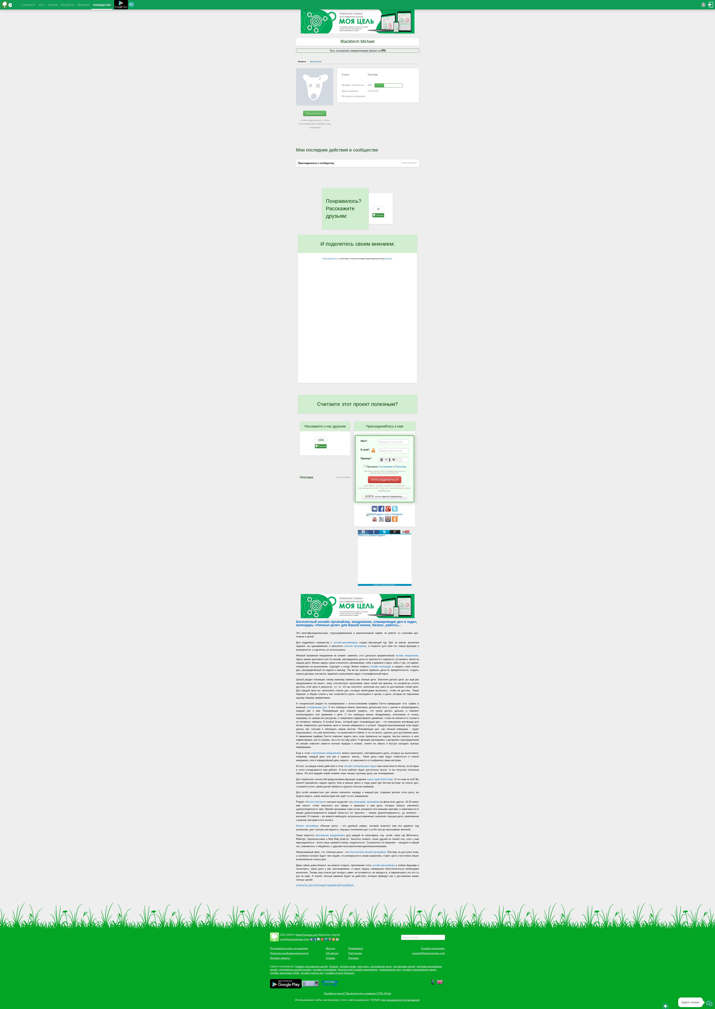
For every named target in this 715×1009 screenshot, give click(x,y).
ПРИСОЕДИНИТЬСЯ (384, 479)
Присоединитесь (314, 113)
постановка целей (404, 966)
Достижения (315, 61)
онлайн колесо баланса (339, 972)
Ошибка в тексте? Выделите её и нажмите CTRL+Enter (357, 993)
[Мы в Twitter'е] (395, 511)
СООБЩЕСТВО (102, 5)
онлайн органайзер (324, 969)
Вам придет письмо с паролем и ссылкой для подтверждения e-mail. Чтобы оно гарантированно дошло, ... (384, 488)
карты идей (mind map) (380, 779)
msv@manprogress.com (294, 939)
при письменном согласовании (400, 999)
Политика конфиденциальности (289, 953)
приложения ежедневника (330, 835)
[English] (440, 984)
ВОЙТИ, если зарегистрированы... (384, 496)
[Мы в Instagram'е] (384, 514)
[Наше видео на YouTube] (375, 521)
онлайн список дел (312, 972)
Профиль (302, 61)
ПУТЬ (41, 5)
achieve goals (348, 966)
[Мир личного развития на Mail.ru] (388, 521)
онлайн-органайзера (383, 865)
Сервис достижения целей (311, 966)
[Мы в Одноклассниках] (395, 521)
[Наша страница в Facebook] (381, 511)
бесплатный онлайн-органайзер (368, 852)
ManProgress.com (307, 934)
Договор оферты (280, 958)
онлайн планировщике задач (360, 766)
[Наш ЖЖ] (381, 521)
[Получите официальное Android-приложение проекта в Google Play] (121, 5)
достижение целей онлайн (295, 969)
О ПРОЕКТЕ (28, 5)
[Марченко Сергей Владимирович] (338, 939)
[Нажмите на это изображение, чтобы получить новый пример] (390, 459)
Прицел (333, 966)
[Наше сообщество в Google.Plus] (388, 511)
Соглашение (386, 466)
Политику (400, 466)
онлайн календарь (380, 666)
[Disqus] (357, 334)
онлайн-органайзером (345, 642)
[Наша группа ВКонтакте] (375, 511)
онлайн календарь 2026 (284, 972)
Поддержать (355, 948)
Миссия (330, 948)
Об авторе (332, 953)
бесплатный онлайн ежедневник (358, 969)
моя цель (363, 966)
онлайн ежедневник (406, 655)
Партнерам (355, 953)
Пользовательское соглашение (289, 948)
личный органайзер (355, 646)
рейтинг (388, 259)
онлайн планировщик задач (419, 969)
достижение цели (381, 966)
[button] (709, 1003)
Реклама (353, 958)
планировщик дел (316, 707)
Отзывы (330, 958)
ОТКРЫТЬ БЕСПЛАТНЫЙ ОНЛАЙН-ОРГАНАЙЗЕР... (325, 885)
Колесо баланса (316, 801)
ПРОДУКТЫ (67, 5)
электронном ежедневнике (326, 753)
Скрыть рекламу (343, 477)
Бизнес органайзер (307, 825)
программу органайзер (366, 801)
